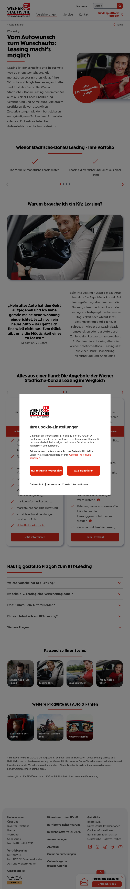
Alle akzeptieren (83, 470)
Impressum (53, 484)
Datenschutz (37, 484)
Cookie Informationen (75, 484)
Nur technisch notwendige (46, 470)
